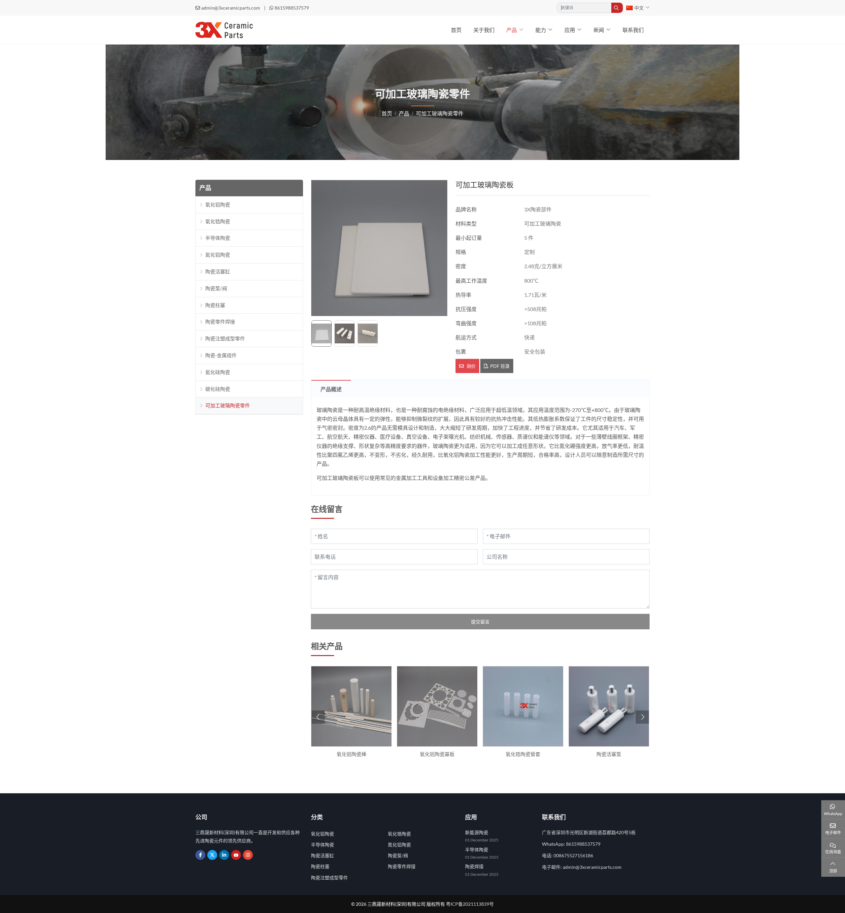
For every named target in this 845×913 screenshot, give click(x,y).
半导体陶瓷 (217, 238)
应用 (569, 30)
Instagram (248, 855)
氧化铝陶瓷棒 (351, 754)
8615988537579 (292, 8)
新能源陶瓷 (476, 832)
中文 (639, 8)
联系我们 (633, 30)
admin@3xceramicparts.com (230, 8)
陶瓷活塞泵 (608, 754)
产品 (511, 30)
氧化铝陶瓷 (217, 204)
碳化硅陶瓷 (217, 389)
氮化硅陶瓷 (217, 372)
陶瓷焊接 (474, 866)
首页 (456, 30)
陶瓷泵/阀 (216, 288)
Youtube (236, 855)
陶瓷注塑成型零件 (225, 338)
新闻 (598, 30)
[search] (617, 8)
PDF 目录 (500, 366)
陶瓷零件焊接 (220, 322)
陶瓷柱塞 (215, 305)
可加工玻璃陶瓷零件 (227, 405)
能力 (540, 30)
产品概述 (331, 389)
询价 (470, 366)
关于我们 (483, 30)
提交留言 (480, 621)
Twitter (212, 855)
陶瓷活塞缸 (217, 271)
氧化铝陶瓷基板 (437, 754)
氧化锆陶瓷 (217, 221)
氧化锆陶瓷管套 (523, 754)
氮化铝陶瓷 (217, 255)
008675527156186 (573, 855)
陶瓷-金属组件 (221, 355)
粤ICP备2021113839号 (470, 904)
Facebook (200, 855)
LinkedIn (224, 855)
